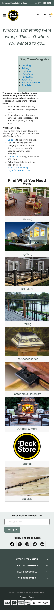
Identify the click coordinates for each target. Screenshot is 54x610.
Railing (25, 68)
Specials (26, 85)
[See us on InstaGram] (27, 544)
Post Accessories (31, 82)
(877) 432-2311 (44, 3)
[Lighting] (27, 236)
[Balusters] (27, 271)
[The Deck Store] (13, 15)
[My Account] (44, 15)
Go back (12, 140)
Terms (31, 597)
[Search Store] (38, 15)
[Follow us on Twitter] (19, 544)
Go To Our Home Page (18, 167)
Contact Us (13, 156)
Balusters (26, 79)
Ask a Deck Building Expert (16, 3)
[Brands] (27, 446)
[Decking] (27, 201)
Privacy (23, 597)
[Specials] (27, 481)
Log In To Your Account (19, 170)
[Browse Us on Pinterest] (35, 544)
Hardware (27, 76)
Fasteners (27, 73)
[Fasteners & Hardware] (27, 376)
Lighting (26, 71)
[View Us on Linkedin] (42, 544)
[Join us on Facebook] (12, 544)
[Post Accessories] (27, 341)
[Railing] (27, 306)
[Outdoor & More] (27, 411)
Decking (26, 65)
